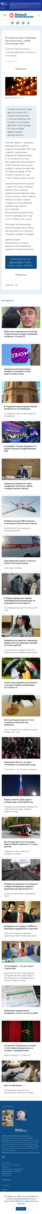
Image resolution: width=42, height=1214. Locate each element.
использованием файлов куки (21, 1198)
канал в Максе (16, 262)
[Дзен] (12, 23)
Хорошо (21, 1209)
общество (9, 285)
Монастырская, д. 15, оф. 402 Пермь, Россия (11, 1172)
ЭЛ (33, 1146)
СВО (16, 285)
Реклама (4, 1190)
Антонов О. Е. (19, 1169)
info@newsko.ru (7, 1180)
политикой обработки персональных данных (21, 1202)
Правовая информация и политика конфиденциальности (21, 1153)
